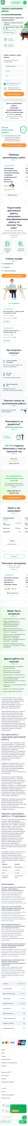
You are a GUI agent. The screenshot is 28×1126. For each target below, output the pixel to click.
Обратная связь (5, 1098)
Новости (3, 1091)
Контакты (3, 1088)
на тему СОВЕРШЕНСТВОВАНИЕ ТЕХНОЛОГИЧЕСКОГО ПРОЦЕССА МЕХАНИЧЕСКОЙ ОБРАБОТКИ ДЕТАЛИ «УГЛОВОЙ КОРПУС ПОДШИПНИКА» (13, 332)
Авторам (3, 1078)
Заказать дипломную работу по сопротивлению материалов (11, 625)
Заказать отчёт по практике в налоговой (13, 689)
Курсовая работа (8, 518)
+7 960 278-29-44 (9, 1106)
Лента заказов (5, 1075)
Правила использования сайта (9, 1062)
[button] (11, 200)
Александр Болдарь (9, 189)
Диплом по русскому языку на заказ (12, 628)
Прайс (3, 1050)
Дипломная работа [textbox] (10, 66)
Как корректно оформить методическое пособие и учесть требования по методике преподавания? (14, 645)
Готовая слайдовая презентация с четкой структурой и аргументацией (13, 678)
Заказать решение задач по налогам (12, 691)
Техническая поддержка (7, 1095)
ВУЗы (2, 1053)
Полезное (3, 1066)
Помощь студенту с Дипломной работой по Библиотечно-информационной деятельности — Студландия (14, 636)
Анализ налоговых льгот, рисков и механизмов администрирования (12, 671)
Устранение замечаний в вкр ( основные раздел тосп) (11, 312)
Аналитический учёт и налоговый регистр (13, 674)
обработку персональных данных (14, 84)
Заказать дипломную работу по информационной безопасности (11, 622)
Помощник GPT (6, 1072)
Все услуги (14, 556)
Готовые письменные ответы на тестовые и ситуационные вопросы (14, 681)
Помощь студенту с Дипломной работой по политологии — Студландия (14, 640)
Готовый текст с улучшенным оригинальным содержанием (14, 685)
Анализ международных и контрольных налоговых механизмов (13, 667)
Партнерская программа (7, 1082)
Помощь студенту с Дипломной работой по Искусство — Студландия (14, 631)
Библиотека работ (6, 1059)
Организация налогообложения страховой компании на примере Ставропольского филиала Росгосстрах (11, 175)
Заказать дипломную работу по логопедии (14, 618)
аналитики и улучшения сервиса (6, 1121)
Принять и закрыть (22, 1122)
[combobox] (14, 66)
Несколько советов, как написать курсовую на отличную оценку (11, 581)
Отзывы (3, 1056)
